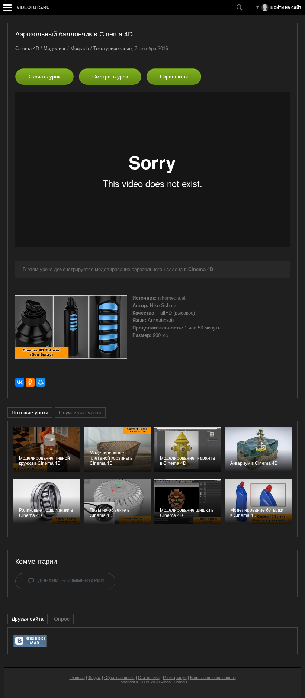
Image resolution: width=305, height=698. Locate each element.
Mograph (79, 48)
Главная (77, 677)
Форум (94, 677)
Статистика (149, 677)
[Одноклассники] (30, 382)
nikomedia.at (172, 298)
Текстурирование (112, 48)
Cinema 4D (27, 48)
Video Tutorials (174, 682)
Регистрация (175, 677)
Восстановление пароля (213, 677)
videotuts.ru (33, 7)
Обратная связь (119, 677)
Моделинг (55, 48)
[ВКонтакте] (19, 382)
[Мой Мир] (40, 382)
